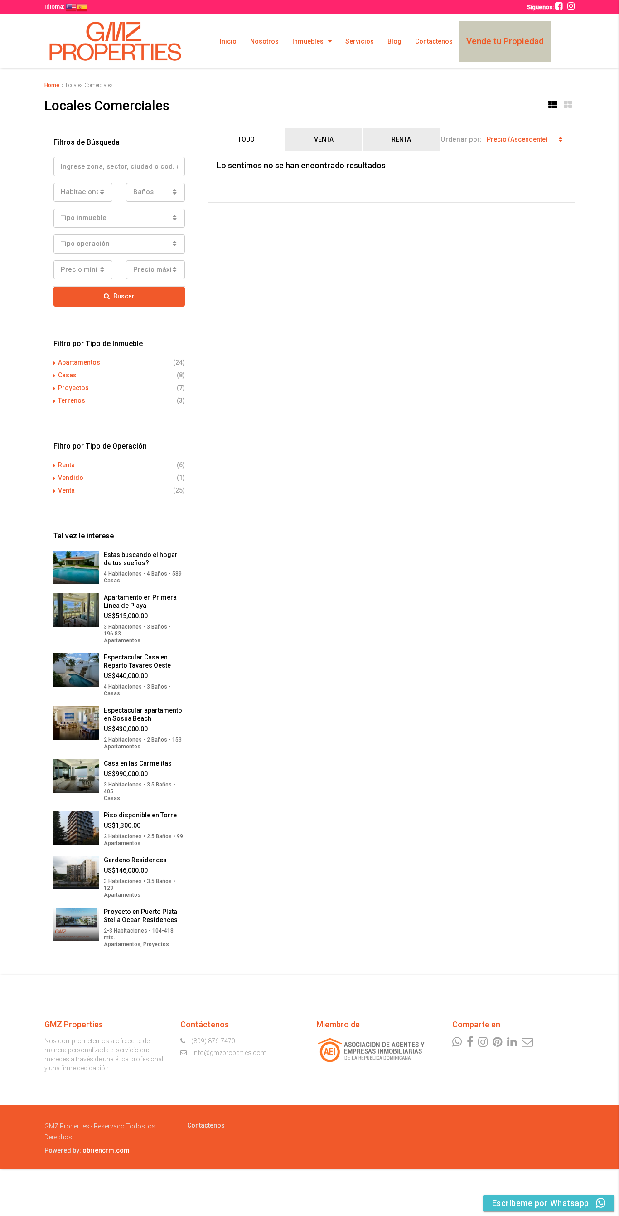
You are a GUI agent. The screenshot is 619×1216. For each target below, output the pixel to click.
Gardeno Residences (135, 860)
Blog (394, 41)
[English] (71, 6)
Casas (67, 375)
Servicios (359, 41)
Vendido (70, 477)
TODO (246, 139)
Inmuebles (308, 41)
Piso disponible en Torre (140, 815)
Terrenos (71, 400)
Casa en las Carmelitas (138, 763)
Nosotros (264, 41)
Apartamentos (79, 362)
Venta (324, 139)
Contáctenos (434, 41)
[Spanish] (82, 6)
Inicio (228, 41)
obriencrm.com (106, 1150)
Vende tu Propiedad (505, 41)
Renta (401, 139)
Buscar (124, 296)
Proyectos (73, 387)
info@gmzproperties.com (229, 1052)
